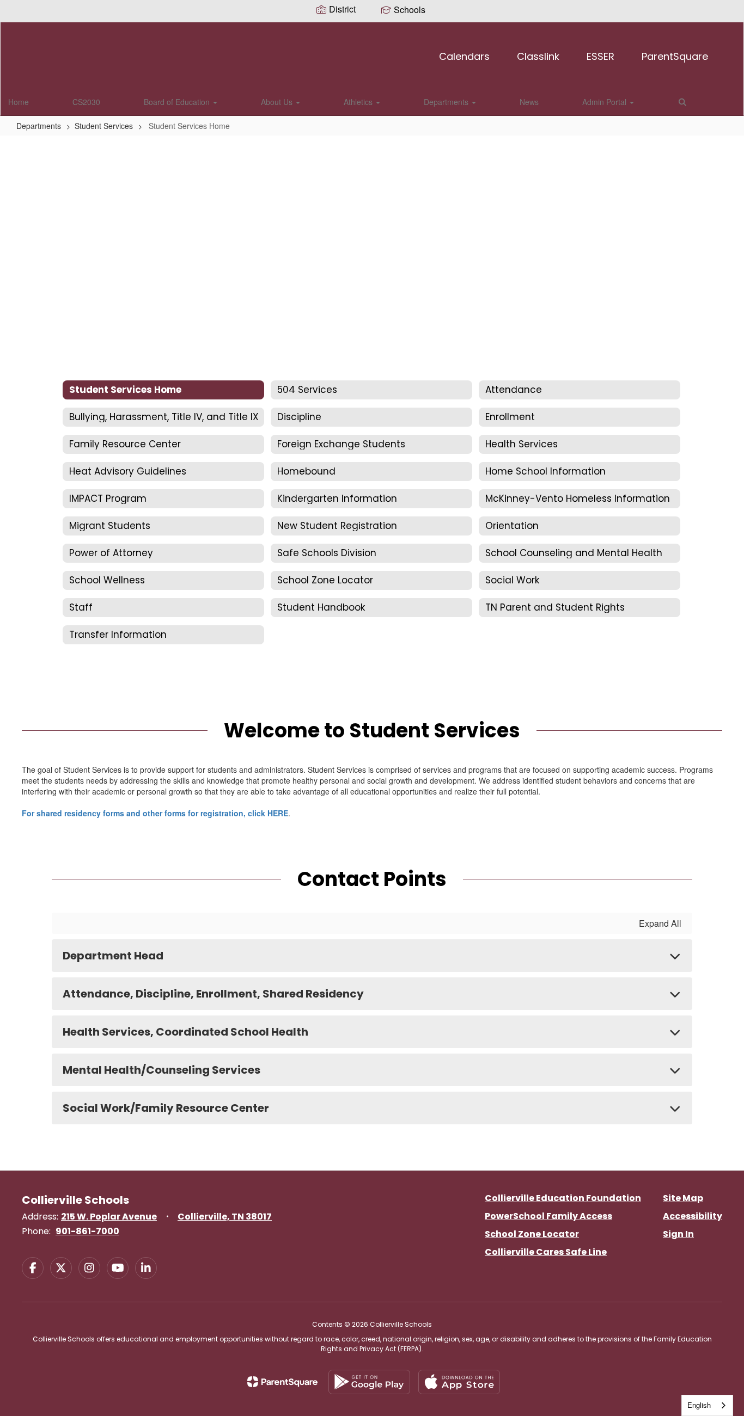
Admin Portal (605, 101)
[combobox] (707, 1405)
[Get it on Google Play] (369, 1382)
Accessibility (692, 1216)
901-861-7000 (87, 1231)
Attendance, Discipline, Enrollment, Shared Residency (213, 993)
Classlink (538, 56)
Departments (447, 101)
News (529, 101)
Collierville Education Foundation (563, 1198)
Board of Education (178, 101)
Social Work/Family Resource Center (166, 1108)
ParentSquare (675, 56)
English (699, 1405)
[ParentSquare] (282, 1382)
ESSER (600, 56)
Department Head (113, 955)
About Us (278, 101)
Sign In (678, 1234)
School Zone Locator (532, 1234)
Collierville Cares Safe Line (546, 1252)
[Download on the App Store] (459, 1382)
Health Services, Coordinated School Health (185, 1031)
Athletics (359, 101)
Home (18, 101)
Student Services (104, 125)
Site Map (683, 1198)
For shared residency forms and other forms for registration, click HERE (155, 813)
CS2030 (86, 101)
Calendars (464, 56)
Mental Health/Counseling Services (161, 1070)
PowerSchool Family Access (548, 1216)
